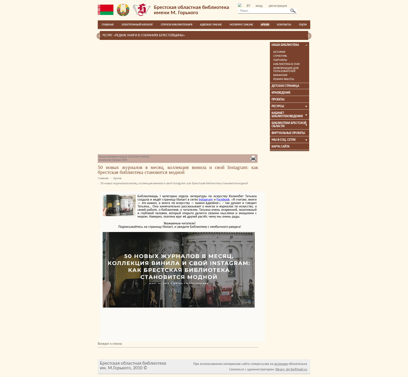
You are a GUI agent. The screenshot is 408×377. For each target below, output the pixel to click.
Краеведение (281, 92)
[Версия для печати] (253, 159)
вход (259, 6)
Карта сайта (281, 146)
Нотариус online (241, 24)
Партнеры (280, 60)
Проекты (278, 99)
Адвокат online (211, 24)
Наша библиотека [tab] (285, 45)
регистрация (278, 6)
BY (248, 6)
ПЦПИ (303, 24)
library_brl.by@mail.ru (291, 369)
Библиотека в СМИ (286, 64)
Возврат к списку (110, 344)
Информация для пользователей (286, 70)
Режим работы (283, 79)
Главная (107, 24)
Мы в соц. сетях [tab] (284, 140)
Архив (265, 24)
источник (281, 364)
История (279, 52)
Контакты (284, 24)
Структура (280, 56)
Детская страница (285, 86)
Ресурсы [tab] (278, 106)
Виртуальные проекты (288, 133)
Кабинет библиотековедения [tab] (287, 115)
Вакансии (280, 75)
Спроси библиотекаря (176, 24)
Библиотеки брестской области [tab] (289, 125)
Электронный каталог (137, 24)
